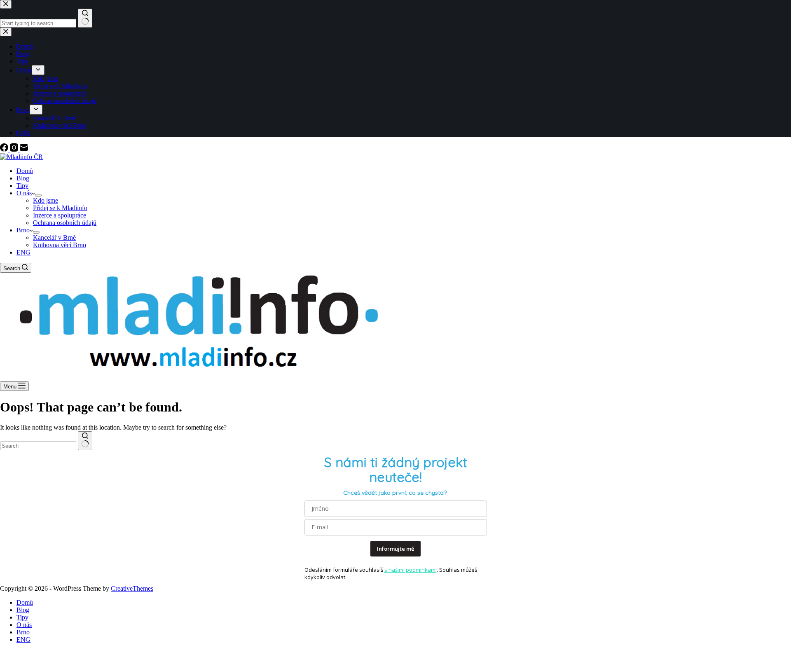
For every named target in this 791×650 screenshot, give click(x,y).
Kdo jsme (45, 200)
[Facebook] (5, 149)
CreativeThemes (132, 588)
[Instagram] (15, 149)
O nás (24, 192)
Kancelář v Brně (54, 237)
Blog (22, 178)
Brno (23, 230)
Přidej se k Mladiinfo (60, 207)
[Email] (24, 149)
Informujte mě (395, 548)
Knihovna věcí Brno (59, 244)
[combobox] (38, 446)
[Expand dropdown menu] (38, 195)
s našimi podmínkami (410, 569)
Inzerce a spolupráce (59, 215)
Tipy (22, 185)
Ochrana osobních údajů (64, 222)
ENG (23, 252)
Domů (24, 170)
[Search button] (85, 440)
